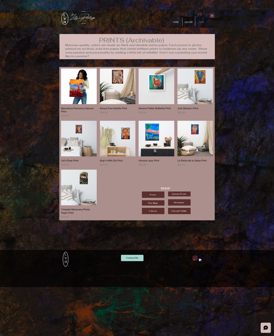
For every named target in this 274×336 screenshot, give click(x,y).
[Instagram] (195, 258)
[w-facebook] (201, 261)
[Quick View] (79, 86)
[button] (212, 14)
